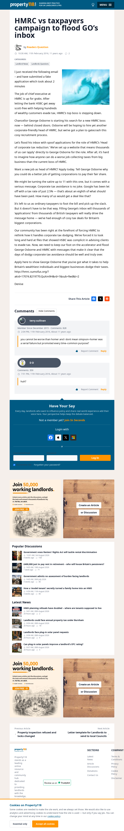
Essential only (20, 823)
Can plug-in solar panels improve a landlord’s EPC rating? (53, 644)
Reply (103, 351)
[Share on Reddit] (107, 298)
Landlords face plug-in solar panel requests (46, 632)
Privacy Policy (114, 765)
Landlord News (22, 64)
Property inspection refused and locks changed (37, 734)
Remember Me (23, 464)
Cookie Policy (114, 772)
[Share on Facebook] (93, 298)
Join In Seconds (74, 420)
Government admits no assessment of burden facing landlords (56, 576)
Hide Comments (47, 310)
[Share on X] (100, 298)
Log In (95, 458)
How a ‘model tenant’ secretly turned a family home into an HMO (58, 588)
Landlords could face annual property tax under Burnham (54, 620)
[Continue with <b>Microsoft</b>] (73, 438)
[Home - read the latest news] (50, 5)
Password (51, 453)
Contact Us (92, 775)
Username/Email (21, 453)
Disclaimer (116, 778)
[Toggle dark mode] (93, 5)
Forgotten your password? (47, 464)
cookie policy (53, 816)
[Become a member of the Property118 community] (35, 509)
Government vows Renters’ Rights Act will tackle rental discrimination (60, 552)
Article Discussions (93, 765)
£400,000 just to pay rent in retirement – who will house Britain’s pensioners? (64, 564)
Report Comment (89, 351)
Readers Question (37, 47)
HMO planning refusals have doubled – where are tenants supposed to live (62, 608)
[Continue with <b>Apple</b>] (58, 438)
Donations (92, 770)
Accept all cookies (45, 823)
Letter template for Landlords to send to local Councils (87, 734)
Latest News (90, 758)
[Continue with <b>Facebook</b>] (51, 438)
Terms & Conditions (116, 758)
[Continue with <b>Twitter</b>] (66, 438)
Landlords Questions (40, 64)
